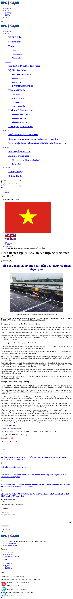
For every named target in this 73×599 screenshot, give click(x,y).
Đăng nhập (8, 191)
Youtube (8, 567)
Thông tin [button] (4, 549)
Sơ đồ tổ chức (9, 554)
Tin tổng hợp (17, 58)
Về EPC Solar (9, 552)
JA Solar (15, 102)
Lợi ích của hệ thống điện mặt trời (11, 428)
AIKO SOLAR (18, 98)
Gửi (70, 522)
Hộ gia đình (16, 164)
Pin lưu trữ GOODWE (21, 114)
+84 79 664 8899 (11, 543)
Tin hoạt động (17, 54)
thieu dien (12, 499)
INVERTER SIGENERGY (22, 86)
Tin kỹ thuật (17, 50)
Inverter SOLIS (18, 78)
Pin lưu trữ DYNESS (20, 118)
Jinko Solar (16, 94)
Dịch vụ (7, 14)
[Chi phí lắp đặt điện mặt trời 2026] (1, 463)
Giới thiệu (8, 10)
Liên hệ (7, 17)
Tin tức (7, 244)
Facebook (9, 563)
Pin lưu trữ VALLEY (20, 122)
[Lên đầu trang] (1, 597)
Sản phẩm (8, 12)
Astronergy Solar (19, 106)
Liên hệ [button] (3, 560)
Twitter (8, 565)
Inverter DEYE (18, 82)
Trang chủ (8, 8)
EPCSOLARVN (12, 441)
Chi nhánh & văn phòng (12, 556)
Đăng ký (7, 192)
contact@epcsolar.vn (12, 545)
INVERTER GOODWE (21, 74)
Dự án (6, 15)
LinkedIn (9, 569)
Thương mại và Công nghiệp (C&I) (26, 160)
